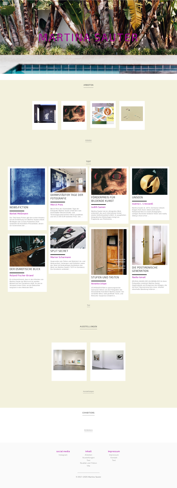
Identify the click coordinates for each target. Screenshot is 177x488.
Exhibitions (88, 430)
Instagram (63, 455)
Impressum (114, 455)
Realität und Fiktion (88, 463)
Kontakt (114, 458)
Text (88, 305)
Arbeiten (88, 140)
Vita (88, 466)
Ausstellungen (88, 391)
